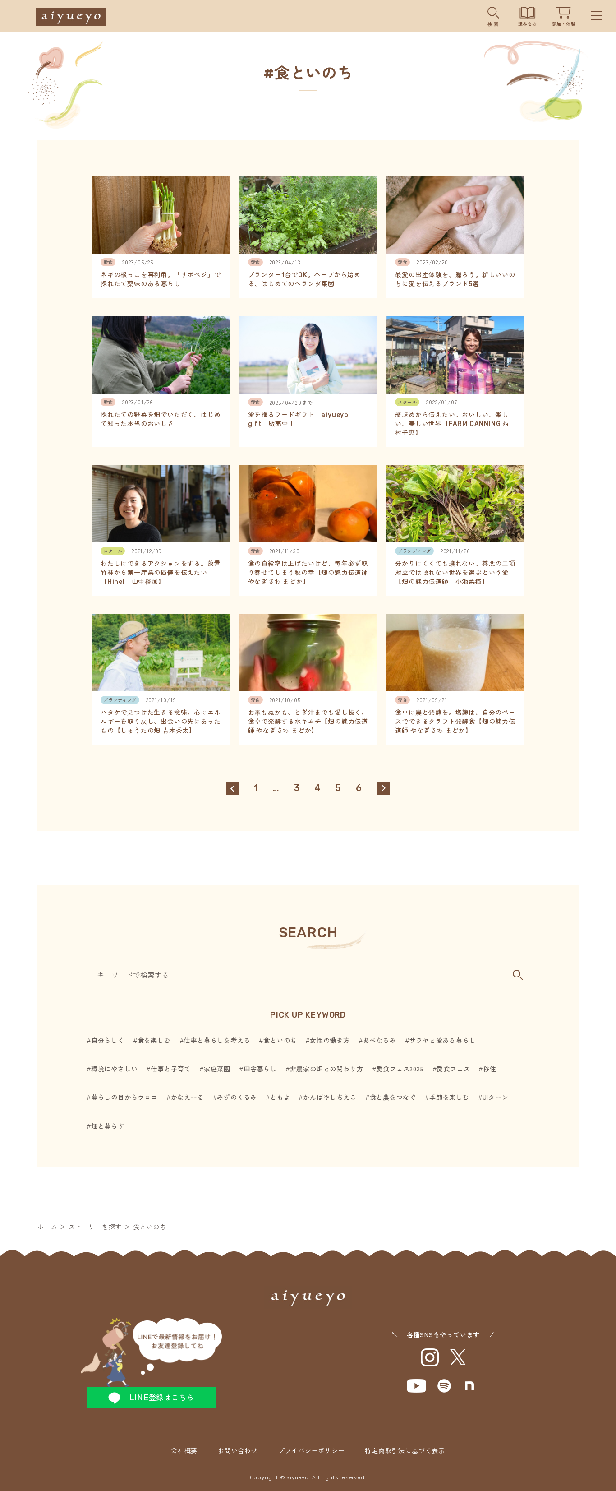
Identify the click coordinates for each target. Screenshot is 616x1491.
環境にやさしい (114, 1068)
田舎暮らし (260, 1068)
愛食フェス (453, 1068)
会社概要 (184, 1450)
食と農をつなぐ (393, 1097)
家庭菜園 (217, 1068)
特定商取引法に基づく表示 (405, 1450)
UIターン (496, 1097)
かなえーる (187, 1097)
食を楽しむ (154, 1040)
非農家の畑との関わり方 (326, 1068)
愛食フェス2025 (399, 1068)
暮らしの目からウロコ (124, 1097)
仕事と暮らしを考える (217, 1040)
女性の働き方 (330, 1040)
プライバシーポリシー (311, 1450)
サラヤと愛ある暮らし (442, 1040)
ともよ (280, 1097)
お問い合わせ (238, 1450)
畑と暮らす (107, 1125)
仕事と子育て (171, 1068)
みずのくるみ (237, 1097)
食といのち (280, 1040)
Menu (596, 15)
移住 (489, 1068)
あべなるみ (379, 1040)
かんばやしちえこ (329, 1097)
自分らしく (107, 1040)
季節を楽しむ (449, 1097)
